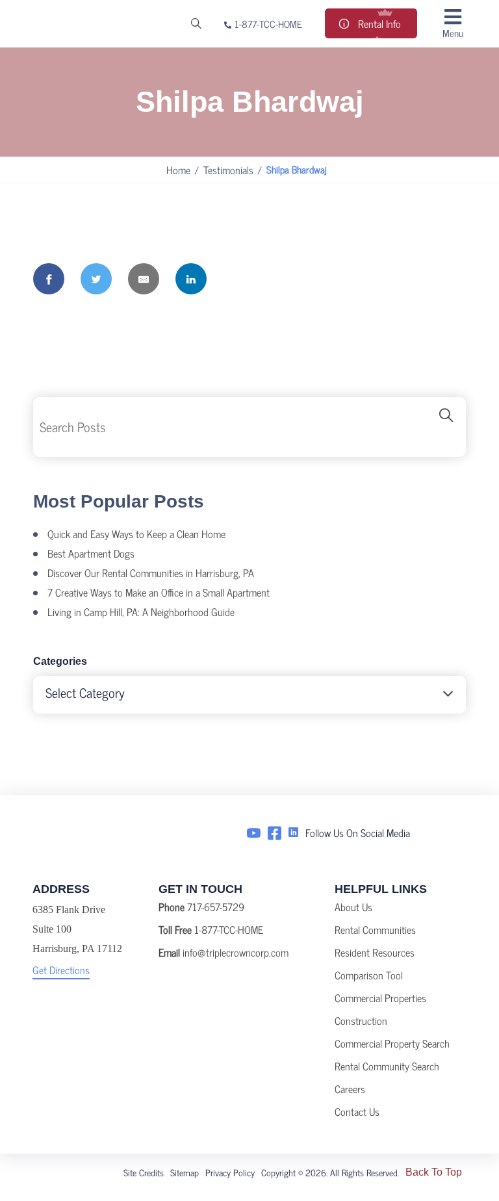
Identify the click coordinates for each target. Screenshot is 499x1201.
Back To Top (433, 1172)
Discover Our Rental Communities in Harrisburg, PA (150, 572)
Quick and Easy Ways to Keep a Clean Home (136, 533)
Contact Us (357, 1111)
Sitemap (184, 1172)
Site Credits (143, 1172)
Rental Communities (375, 929)
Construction (361, 1020)
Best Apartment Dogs (90, 553)
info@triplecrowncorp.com (235, 952)
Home (178, 169)
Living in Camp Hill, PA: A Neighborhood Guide (141, 611)
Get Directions (61, 969)
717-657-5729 (215, 906)
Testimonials (228, 169)
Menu (452, 32)
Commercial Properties (380, 997)
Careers (350, 1088)
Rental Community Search (387, 1065)
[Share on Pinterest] (238, 278)
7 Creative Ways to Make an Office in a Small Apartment (158, 592)
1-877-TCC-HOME (268, 24)
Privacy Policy (230, 1172)
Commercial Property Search (392, 1043)
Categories (60, 661)
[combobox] (249, 695)
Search (446, 427)
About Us (353, 906)
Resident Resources (375, 952)
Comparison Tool (369, 974)
